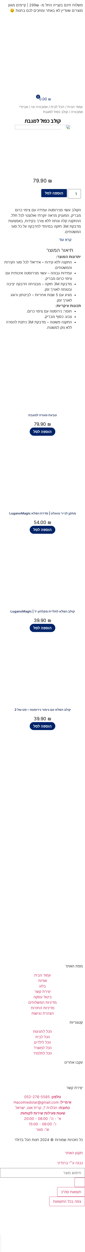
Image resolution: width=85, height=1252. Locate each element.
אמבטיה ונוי (39, 107)
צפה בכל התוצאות (67, 1201)
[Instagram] (64, 1074)
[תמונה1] (42, 150)
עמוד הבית (75, 107)
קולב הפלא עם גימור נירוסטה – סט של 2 (43, 709)
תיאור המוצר (59, 250)
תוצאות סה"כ (71, 1192)
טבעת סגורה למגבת (42, 415)
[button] (66, 239)
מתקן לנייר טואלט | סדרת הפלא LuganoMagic (42, 513)
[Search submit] (80, 1182)
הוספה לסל (54, 193)
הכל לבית (57, 107)
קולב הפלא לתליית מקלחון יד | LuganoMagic (42, 611)
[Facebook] (77, 1074)
